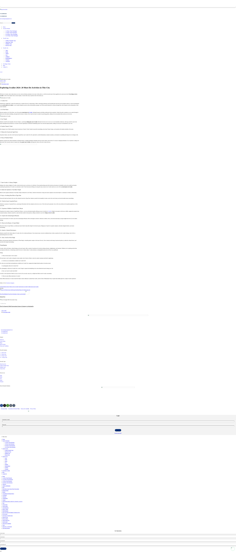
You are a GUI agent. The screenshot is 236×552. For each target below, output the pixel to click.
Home (3, 439)
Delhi (6, 459)
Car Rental (4, 495)
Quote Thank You (5, 520)
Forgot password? (118, 433)
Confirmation (5, 498)
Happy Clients (5, 509)
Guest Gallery (5, 506)
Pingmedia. (24, 411)
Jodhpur (6, 464)
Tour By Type (5, 448)
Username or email (6, 419)
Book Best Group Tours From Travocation (10, 488)
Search (13, 22)
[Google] (10, 405)
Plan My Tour (5, 517)
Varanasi (6, 469)
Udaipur (6, 467)
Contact (3, 499)
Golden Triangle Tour (9, 450)
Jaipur (6, 461)
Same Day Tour (8, 451)
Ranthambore (7, 466)
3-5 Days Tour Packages (9, 443)
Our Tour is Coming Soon (7, 515)
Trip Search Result (6, 528)
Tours (3, 525)
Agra (6, 458)
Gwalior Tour (2, 82)
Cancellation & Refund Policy (8, 493)
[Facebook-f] (1, 405)
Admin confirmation (6, 485)
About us (4, 484)
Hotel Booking (5, 510)
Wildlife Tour (7, 453)
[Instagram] (4, 405)
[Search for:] (6, 22)
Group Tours (4, 504)
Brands (3, 492)
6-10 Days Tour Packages (10, 445)
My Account (4, 514)
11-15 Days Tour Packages (10, 447)
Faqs (3, 503)
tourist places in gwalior (23, 286)
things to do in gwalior (14, 286)
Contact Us (4, 473)
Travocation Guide (5, 83)
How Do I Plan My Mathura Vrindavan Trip (11, 512)
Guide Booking (5, 507)
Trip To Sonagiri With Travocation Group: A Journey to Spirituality (17, 306)
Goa (6, 462)
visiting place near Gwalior (33, 286)
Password (4, 424)
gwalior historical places (4, 286)
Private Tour (7, 454)
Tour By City (5, 456)
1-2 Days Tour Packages (9, 442)
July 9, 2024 (4, 310)
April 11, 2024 (3, 80)
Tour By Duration (5, 440)
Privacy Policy (5, 518)
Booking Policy (5, 490)
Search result (4, 521)
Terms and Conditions (6, 523)
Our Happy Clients (6, 470)
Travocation (5, 411)
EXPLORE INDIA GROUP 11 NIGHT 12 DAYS (12, 501)
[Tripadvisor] (7, 405)
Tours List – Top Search (7, 526)
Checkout (4, 496)
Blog (3, 472)
